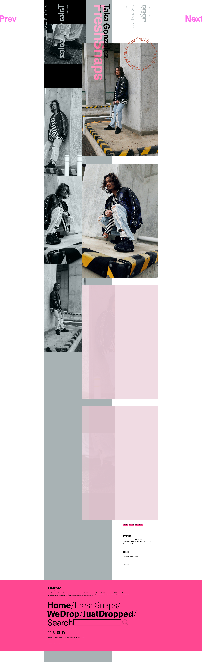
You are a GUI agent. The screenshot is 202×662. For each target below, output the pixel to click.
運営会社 (50, 638)
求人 (68, 638)
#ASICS (125, 525)
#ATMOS (131, 525)
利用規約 (72, 638)
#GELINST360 (139, 525)
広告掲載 (55, 638)
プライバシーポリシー (81, 638)
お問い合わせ (62, 638)
